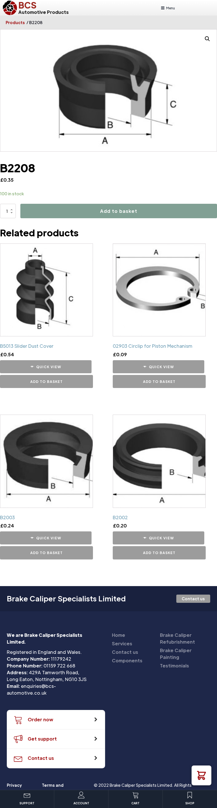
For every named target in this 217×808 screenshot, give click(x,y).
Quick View (48, 366)
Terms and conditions (53, 788)
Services (122, 643)
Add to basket (118, 211)
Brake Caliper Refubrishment (177, 638)
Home (118, 635)
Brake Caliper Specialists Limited (66, 598)
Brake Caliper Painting (176, 653)
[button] (201, 775)
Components (127, 660)
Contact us (193, 598)
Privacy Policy (14, 788)
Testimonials (174, 666)
